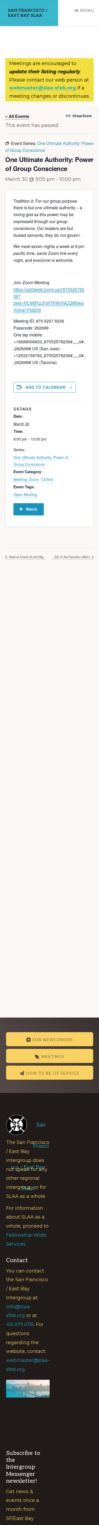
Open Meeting (25, 494)
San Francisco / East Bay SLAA (28, 13)
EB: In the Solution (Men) (72, 556)
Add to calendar (45, 387)
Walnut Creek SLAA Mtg (26, 556)
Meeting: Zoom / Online (33, 479)
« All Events (17, 116)
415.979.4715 (20, 1324)
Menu (87, 10)
